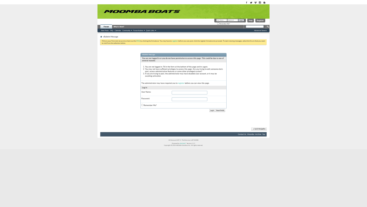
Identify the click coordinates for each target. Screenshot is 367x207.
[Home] (141, 11)
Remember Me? (224, 24)
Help (250, 21)
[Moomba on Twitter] (251, 3)
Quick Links (150, 30)
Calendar (118, 30)
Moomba (250, 134)
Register (260, 21)
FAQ (111, 30)
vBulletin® (183, 143)
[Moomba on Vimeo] (255, 3)
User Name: (146, 92)
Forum (106, 27)
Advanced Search (260, 30)
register (181, 83)
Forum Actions (138, 30)
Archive (258, 134)
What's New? (119, 27)
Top (263, 134)
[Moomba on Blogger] (266, 3)
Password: (145, 98)
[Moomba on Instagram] (260, 3)
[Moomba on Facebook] (246, 3)
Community (126, 30)
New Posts (105, 30)
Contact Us (242, 134)
